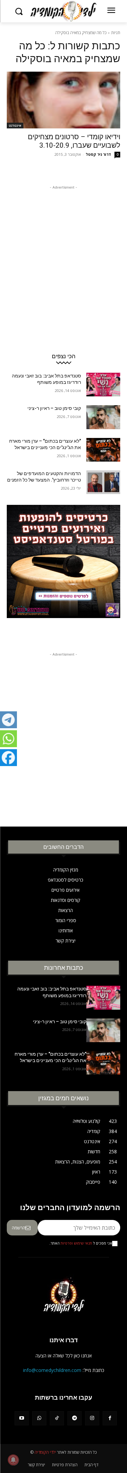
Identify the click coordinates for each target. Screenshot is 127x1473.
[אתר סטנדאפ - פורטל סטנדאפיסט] (63, 572)
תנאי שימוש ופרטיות (76, 1243)
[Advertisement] (63, 254)
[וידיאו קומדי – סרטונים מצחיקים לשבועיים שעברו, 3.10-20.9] (63, 100)
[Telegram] (74, 1418)
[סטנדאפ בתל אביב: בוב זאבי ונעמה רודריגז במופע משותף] (103, 384)
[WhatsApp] (39, 1418)
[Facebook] (110, 1418)
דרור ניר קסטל (98, 154)
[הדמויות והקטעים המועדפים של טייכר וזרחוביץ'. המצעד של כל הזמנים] (103, 482)
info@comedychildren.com (52, 1370)
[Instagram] (92, 1418)
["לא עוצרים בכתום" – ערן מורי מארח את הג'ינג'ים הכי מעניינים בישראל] (103, 450)
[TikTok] (57, 1418)
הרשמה (18, 1227)
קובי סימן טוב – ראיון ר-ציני (54, 408)
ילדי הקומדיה (45, 1452)
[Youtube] (22, 1418)
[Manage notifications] (13, 1459)
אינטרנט (15, 125)
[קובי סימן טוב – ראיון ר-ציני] (103, 417)
